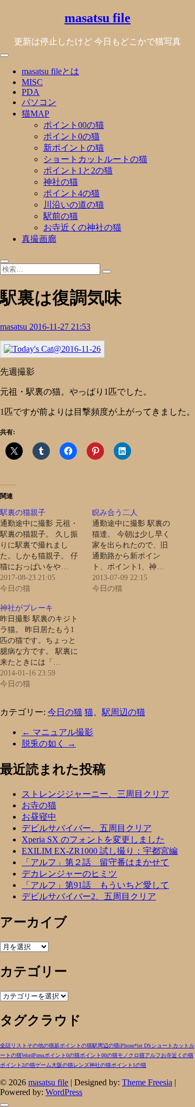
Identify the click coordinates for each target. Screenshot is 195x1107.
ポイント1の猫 (128, 1065)
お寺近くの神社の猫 (82, 227)
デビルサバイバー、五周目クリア (87, 828)
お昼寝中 (39, 816)
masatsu (14, 326)
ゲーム (43, 1065)
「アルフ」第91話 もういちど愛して (95, 885)
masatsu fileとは (50, 71)
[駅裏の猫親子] (46, 550)
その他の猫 (40, 1045)
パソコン (39, 102)
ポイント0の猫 (71, 136)
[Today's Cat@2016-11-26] (52, 348)
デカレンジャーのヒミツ (69, 873)
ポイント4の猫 (71, 193)
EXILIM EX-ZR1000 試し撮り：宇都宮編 (100, 850)
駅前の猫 (60, 216)
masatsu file (97, 18)
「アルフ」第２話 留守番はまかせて (95, 862)
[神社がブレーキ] (46, 646)
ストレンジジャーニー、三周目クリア (95, 794)
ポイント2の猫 (17, 1065)
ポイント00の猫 (73, 125)
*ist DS (142, 1045)
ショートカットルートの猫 (95, 159)
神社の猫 (60, 181)
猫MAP (35, 113)
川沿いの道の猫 (73, 204)
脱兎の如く (49, 743)
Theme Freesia (147, 1082)
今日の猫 (65, 712)
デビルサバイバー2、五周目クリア (89, 896)
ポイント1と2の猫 (78, 170)
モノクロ (128, 1055)
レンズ (81, 1065)
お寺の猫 (39, 805)
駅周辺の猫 (123, 712)
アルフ (153, 1055)
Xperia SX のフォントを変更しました (93, 839)
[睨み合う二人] (138, 550)
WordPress (33, 1055)
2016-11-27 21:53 (59, 326)
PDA (31, 91)
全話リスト (13, 1045)
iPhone (126, 1045)
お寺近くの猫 (177, 1055)
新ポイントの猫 (73, 147)
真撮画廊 (39, 238)
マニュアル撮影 (57, 732)
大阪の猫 (62, 1065)
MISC (32, 82)
